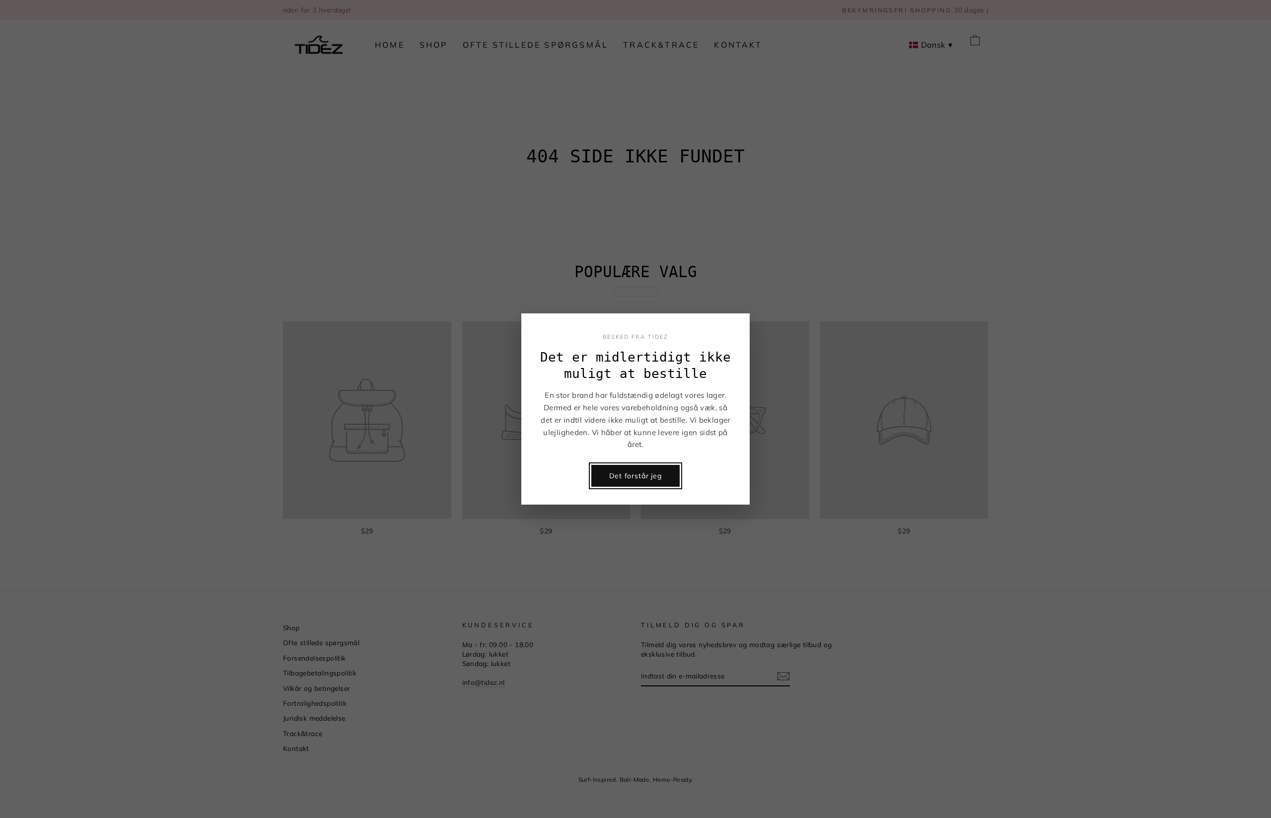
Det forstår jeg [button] (635, 475)
